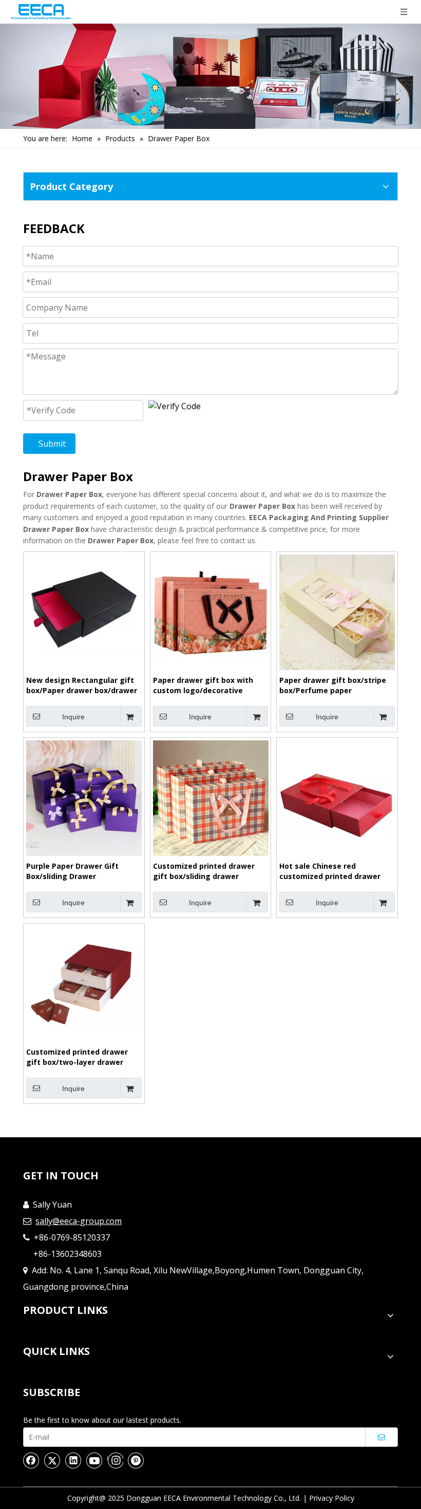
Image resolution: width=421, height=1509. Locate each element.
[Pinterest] (136, 1460)
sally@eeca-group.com (78, 1221)
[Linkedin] (73, 1460)
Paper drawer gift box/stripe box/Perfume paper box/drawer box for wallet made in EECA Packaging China (336, 685)
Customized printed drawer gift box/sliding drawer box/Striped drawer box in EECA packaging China (204, 871)
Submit (52, 443)
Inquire (73, 717)
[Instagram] (115, 1460)
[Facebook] (31, 1460)
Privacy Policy (331, 1498)
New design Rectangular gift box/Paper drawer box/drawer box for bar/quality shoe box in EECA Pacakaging (83, 685)
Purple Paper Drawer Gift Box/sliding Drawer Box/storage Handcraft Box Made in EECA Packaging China (83, 871)
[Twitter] (52, 1460)
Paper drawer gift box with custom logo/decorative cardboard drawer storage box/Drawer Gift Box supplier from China (206, 685)
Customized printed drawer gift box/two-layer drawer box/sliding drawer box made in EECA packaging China (80, 1057)
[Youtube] (94, 1460)
